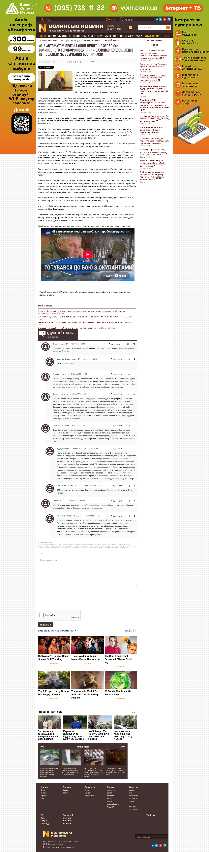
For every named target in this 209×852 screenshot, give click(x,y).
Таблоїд (107, 35)
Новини (155, 45)
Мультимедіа (82, 746)
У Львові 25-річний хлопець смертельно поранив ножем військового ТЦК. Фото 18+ (153, 152)
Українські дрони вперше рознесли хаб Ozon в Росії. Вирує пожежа (152, 163)
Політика (52, 35)
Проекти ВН (118, 35)
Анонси (87, 40)
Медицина (111, 790)
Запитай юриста (112, 40)
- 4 (134, 394)
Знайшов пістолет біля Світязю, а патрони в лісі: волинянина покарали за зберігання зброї (80, 322)
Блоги (73, 40)
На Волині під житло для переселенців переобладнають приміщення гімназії (154, 141)
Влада (65, 790)
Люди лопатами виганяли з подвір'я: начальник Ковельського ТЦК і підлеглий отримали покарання (153, 54)
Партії (65, 792)
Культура (85, 35)
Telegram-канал (66, 291)
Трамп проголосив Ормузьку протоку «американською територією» (153, 66)
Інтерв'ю (43, 40)
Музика (131, 790)
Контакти (55, 847)
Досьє (80, 40)
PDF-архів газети (154, 40)
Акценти (129, 35)
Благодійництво (113, 804)
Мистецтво (133, 798)
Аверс (166, 35)
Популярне (97, 40)
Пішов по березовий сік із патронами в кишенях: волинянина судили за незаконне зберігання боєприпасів (81, 312)
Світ (42, 798)
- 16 (133, 344)
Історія (131, 801)
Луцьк (43, 790)
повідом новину (151, 35)
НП (42, 814)
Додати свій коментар (61, 333)
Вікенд (109, 798)
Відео (67, 40)
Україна (44, 795)
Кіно (130, 792)
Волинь (43, 792)
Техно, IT (110, 807)
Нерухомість (90, 795)
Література (133, 795)
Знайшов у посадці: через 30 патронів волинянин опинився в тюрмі (69, 327)
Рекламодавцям (67, 847)
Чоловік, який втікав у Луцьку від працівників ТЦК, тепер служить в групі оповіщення (153, 89)
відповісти (115, 344)
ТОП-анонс (133, 809)
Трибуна (138, 35)
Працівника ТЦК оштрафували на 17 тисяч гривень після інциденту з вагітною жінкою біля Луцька (93, 772)
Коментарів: (72, 62)
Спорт (100, 35)
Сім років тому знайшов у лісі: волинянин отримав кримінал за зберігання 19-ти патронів (79, 316)
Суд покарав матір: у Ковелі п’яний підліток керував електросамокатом (153, 77)
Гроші (87, 790)
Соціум (76, 35)
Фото (61, 40)
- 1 (134, 374)
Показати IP (63, 344)
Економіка (62, 35)
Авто (93, 35)
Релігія (109, 801)
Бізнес (87, 792)
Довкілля (110, 795)
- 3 (134, 425)
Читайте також (45, 305)
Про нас (46, 847)
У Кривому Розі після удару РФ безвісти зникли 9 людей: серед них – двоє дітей (154, 119)
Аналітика (52, 40)
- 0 (134, 485)
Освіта (109, 792)
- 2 (134, 359)
